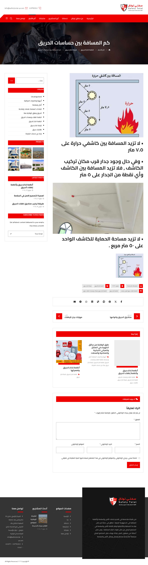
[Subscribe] (11, 233)
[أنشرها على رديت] (104, 302)
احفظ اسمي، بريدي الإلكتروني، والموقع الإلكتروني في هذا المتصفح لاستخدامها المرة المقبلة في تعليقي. (99, 458)
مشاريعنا (66, 526)
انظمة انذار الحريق (99, 286)
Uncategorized (36, 96)
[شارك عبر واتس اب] (86, 302)
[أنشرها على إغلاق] (115, 302)
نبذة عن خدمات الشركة (98, 365)
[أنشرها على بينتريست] (110, 302)
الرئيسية (66, 516)
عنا (68, 519)
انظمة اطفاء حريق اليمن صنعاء (129, 291)
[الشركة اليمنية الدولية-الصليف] (26, 165)
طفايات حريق (134, 382)
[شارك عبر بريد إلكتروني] (74, 302)
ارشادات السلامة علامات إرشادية (30, 109)
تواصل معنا (65, 533)
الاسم (137, 444)
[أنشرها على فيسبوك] (121, 302)
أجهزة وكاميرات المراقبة (99, 357)
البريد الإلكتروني (106, 444)
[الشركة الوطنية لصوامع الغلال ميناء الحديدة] (38, 153)
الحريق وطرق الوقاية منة (33, 113)
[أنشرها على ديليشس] (98, 302)
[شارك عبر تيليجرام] (80, 302)
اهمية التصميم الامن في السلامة (29, 195)
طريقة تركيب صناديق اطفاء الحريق (28, 203)
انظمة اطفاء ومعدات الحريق (126, 377)
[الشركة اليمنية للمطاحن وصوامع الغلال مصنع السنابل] (26, 153)
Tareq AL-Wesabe (132, 286)
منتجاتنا (66, 530)
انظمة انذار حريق (114, 291)
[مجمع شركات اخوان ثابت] (38, 165)
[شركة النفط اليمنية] (13, 153)
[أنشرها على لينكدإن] (92, 302)
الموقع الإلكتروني (77, 444)
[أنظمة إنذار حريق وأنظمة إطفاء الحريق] (39, 187)
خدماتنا (66, 523)
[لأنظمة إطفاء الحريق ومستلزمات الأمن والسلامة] (131, 7)
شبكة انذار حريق (87, 286)
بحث (11, 80)
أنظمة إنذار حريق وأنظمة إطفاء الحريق (22, 186)
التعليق (137, 419)
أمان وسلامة (37, 104)
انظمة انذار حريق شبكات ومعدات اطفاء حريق (95, 291)
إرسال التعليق (133, 465)
